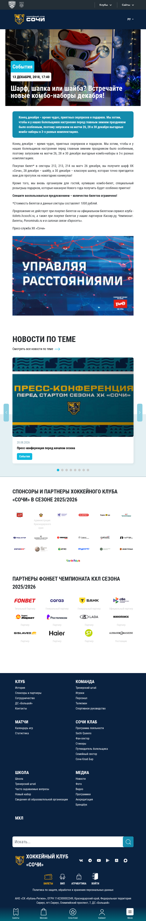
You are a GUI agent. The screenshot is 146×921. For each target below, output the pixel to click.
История (20, 687)
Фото (79, 784)
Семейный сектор (86, 754)
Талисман (81, 703)
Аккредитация (84, 799)
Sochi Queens (83, 733)
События (24, 456)
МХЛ (19, 818)
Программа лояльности (90, 728)
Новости (81, 778)
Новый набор (23, 794)
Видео (79, 789)
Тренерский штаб (86, 687)
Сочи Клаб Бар (84, 759)
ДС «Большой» (24, 703)
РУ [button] (129, 19)
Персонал (81, 698)
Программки (83, 794)
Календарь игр (24, 728)
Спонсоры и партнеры (28, 693)
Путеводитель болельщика (92, 748)
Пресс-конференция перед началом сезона (46, 448)
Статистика (22, 733)
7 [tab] (83, 470)
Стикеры (81, 743)
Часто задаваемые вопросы (32, 789)
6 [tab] (79, 470)
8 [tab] (88, 470)
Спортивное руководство (91, 708)
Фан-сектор (82, 738)
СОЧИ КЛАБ (86, 721)
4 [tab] (71, 470)
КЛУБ (20, 681)
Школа (19, 778)
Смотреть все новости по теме (33, 349)
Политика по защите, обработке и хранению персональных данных (73, 890)
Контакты (21, 708)
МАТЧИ (21, 721)
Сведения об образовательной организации (41, 799)
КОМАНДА (85, 681)
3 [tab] (66, 470)
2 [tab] (62, 470)
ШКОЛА (22, 772)
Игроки (80, 693)
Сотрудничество (25, 698)
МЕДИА (82, 772)
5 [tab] (75, 470)
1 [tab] (58, 470)
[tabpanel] (73, 410)
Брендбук (81, 804)
